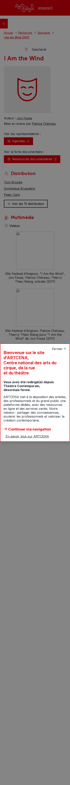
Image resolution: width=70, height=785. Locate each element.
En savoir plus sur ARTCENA (27, 436)
